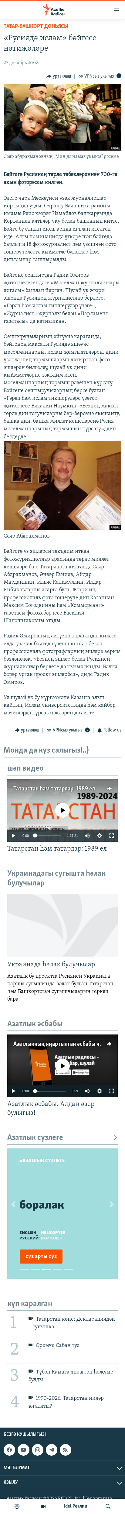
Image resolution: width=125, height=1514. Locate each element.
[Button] (58, 76)
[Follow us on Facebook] (9, 1450)
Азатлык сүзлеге (35, 1138)
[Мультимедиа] (43, 1506)
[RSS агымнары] (65, 1450)
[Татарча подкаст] (17, 1506)
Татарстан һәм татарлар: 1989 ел (54, 789)
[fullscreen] (112, 836)
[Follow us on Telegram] (51, 1450)
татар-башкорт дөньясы (36, 26)
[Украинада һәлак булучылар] (62, 925)
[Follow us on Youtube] (23, 1450)
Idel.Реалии (75, 1506)
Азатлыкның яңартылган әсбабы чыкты (63, 1044)
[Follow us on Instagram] (37, 1450)
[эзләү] (108, 1506)
